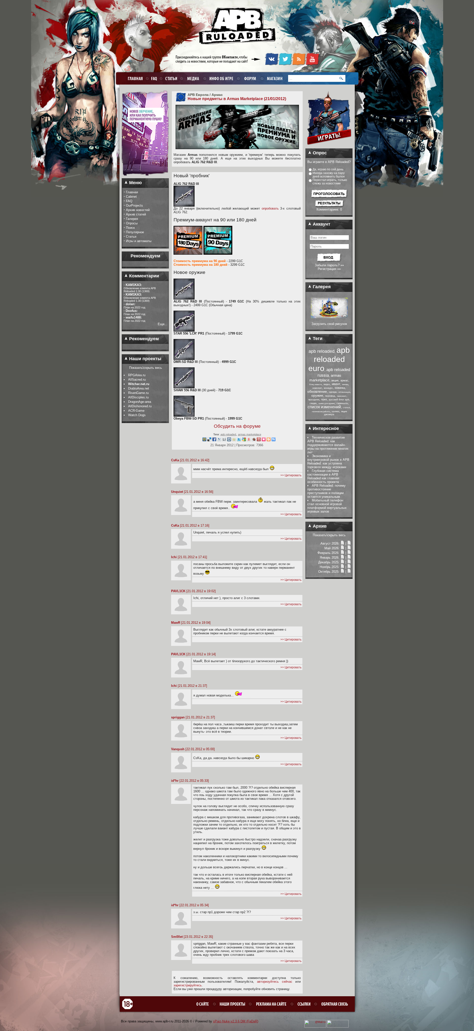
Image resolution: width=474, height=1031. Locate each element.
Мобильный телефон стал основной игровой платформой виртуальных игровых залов (327, 505)
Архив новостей (138, 210)
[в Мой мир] (204, 440)
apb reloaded (228, 434)
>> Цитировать (290, 475)
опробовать (270, 208)
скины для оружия (326, 403)
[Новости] (342, 543)
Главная (132, 192)
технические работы (321, 411)
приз (324, 399)
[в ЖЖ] (219, 440)
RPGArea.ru (136, 375)
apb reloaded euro (329, 359)
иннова (345, 384)
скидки (313, 403)
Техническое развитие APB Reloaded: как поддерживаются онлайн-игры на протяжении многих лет (328, 445)
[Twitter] (285, 64)
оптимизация (344, 392)
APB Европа (198, 95)
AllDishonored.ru (140, 406)
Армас (217, 95)
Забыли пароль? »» (329, 265)
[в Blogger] (269, 440)
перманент (341, 396)
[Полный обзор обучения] (145, 177)
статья (346, 407)
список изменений (324, 407)
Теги (317, 338)
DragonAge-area (139, 402)
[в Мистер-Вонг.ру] (259, 440)
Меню (135, 182)
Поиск (130, 228)
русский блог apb (339, 399)
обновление (317, 391)
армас (344, 380)
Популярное (135, 232)
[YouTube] (312, 64)
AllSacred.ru (137, 379)
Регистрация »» (329, 269)
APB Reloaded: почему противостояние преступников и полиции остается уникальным (326, 491)
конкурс (328, 388)
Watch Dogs (137, 415)
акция (334, 380)
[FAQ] (153, 78)
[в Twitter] (239, 440)
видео (327, 384)
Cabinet (131, 196)
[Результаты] (329, 206)
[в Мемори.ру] (264, 440)
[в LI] (224, 440)
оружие (317, 395)
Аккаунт (321, 224)
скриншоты (342, 403)
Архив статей (136, 214)
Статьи (131, 236)
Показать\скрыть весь (145, 368)
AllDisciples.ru (138, 397)
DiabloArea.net (138, 388)
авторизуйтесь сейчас (274, 981)
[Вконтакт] (229, 440)
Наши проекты (144, 358)
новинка (340, 387)
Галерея (132, 219)
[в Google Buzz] (244, 440)
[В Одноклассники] (234, 440)
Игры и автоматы (138, 241)
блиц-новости (315, 384)
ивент (336, 384)
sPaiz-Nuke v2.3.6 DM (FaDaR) (235, 1021)
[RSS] (299, 64)
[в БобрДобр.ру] (254, 440)
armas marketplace (249, 434)
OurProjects (134, 205)
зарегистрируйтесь (188, 985)
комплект (317, 388)
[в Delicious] (209, 440)
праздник (313, 399)
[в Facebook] (214, 440)
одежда (332, 392)
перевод (330, 395)
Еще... (162, 324)
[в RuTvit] (274, 440)
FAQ (129, 201)
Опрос (319, 152)
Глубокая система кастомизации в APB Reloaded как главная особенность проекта (323, 476)
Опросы (132, 223)
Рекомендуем (143, 338)
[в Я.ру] (249, 440)
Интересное (325, 428)
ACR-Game (136, 410)
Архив (319, 526)
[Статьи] (349, 543)
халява (335, 411)
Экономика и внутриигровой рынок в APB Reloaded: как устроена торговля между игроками (328, 461)
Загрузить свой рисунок (329, 324)
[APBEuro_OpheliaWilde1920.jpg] (329, 317)
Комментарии (143, 275)
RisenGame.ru (138, 393)
